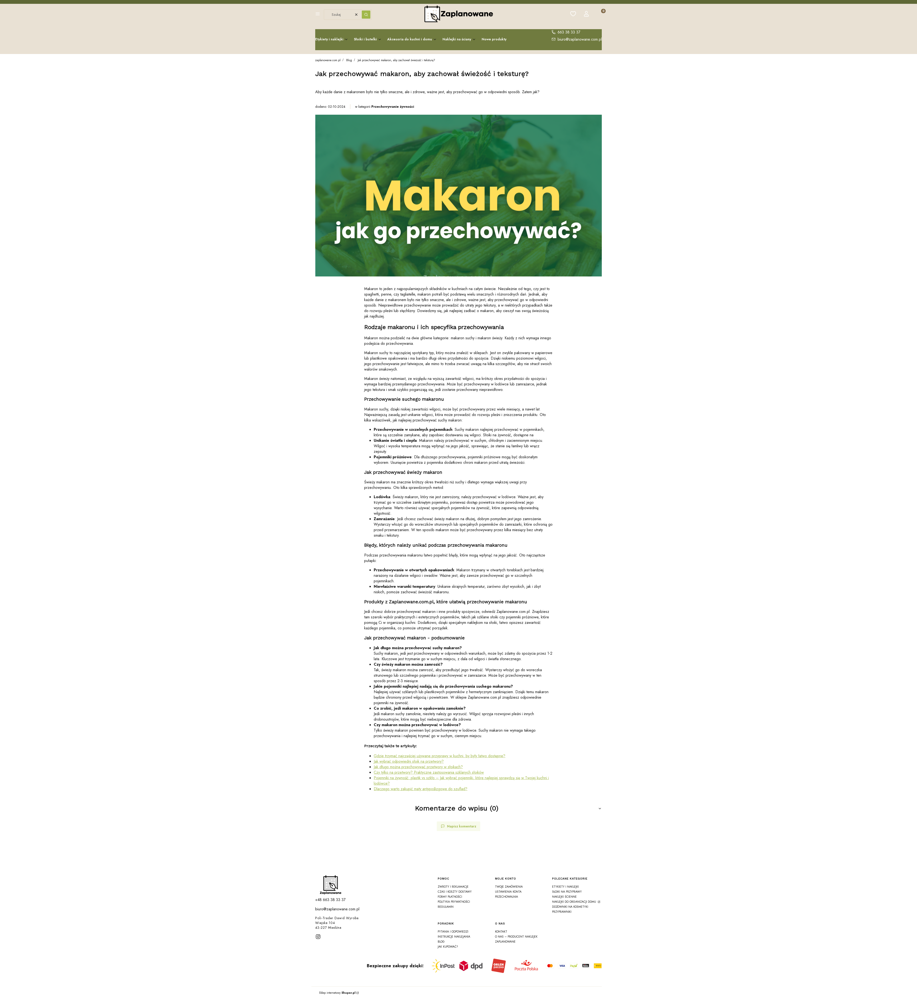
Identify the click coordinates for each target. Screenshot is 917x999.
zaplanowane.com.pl (328, 60)
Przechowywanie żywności (392, 106)
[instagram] (318, 937)
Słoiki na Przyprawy (567, 892)
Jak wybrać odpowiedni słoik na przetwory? (409, 761)
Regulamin (445, 907)
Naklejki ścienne (564, 897)
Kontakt (501, 931)
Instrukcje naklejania (454, 936)
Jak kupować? (448, 947)
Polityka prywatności (454, 902)
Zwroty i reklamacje (453, 887)
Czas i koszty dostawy (455, 892)
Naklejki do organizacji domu (574, 902)
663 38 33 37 (569, 32)
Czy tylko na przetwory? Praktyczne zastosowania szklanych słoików (429, 772)
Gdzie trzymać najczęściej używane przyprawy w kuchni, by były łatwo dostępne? (439, 756)
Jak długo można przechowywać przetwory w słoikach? (418, 767)
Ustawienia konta (508, 892)
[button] (317, 14)
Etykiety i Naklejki (565, 887)
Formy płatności (450, 897)
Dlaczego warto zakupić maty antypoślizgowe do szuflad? (420, 789)
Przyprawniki (561, 912)
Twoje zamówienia (509, 887)
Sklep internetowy (337, 993)
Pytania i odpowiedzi (453, 931)
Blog (349, 60)
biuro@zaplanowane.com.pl (580, 39)
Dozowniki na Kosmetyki (570, 907)
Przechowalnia (506, 897)
